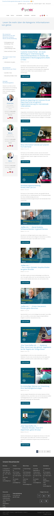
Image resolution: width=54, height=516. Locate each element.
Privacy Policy (5, 514)
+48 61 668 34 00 (16, 473)
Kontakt (33, 15)
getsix (49, 512)
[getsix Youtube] (42, 502)
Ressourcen (48, 3)
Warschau (10, 114)
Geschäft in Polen (8, 72)
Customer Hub (30, 3)
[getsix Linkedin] (44, 497)
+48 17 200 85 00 (6, 500)
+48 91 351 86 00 (36, 473)
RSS (33, 1)
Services (12, 512)
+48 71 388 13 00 (6, 472)
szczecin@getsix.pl (37, 482)
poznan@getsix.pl (16, 482)
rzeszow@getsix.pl (7, 508)
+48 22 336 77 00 (26, 473)
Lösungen (26, 15)
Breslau (10, 142)
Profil (12, 15)
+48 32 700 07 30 (47, 473)
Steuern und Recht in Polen (10, 51)
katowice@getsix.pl (47, 486)
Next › (48, 451)
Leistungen (19, 15)
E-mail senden (13, 111)
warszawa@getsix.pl (27, 484)
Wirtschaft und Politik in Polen (10, 75)
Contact (25, 512)
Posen (10, 169)
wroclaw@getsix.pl (7, 480)
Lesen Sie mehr (25, 76)
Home (8, 15)
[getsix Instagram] (49, 497)
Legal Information (18, 512)
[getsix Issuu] (46, 502)
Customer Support (38, 3)
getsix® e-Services (22, 3)
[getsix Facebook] (39, 497)
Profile (7, 512)
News (44, 3)
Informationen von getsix (9, 62)
